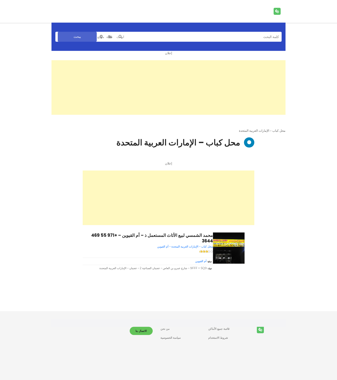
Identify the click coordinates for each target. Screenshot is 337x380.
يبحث (77, 37)
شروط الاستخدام (218, 337)
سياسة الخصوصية (171, 337)
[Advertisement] (168, 87)
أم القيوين (201, 261)
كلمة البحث (120, 37)
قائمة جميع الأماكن (219, 329)
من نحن (165, 329)
